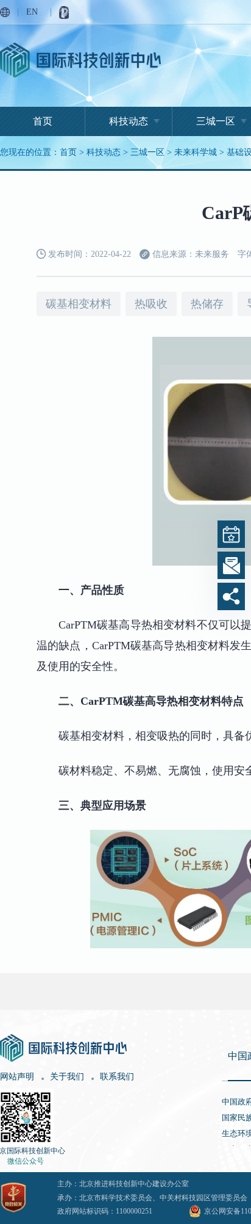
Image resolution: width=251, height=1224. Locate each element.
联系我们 (117, 1076)
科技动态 (128, 121)
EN (32, 11)
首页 (42, 121)
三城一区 (147, 152)
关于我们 (67, 1076)
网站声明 (17, 1076)
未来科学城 (195, 152)
